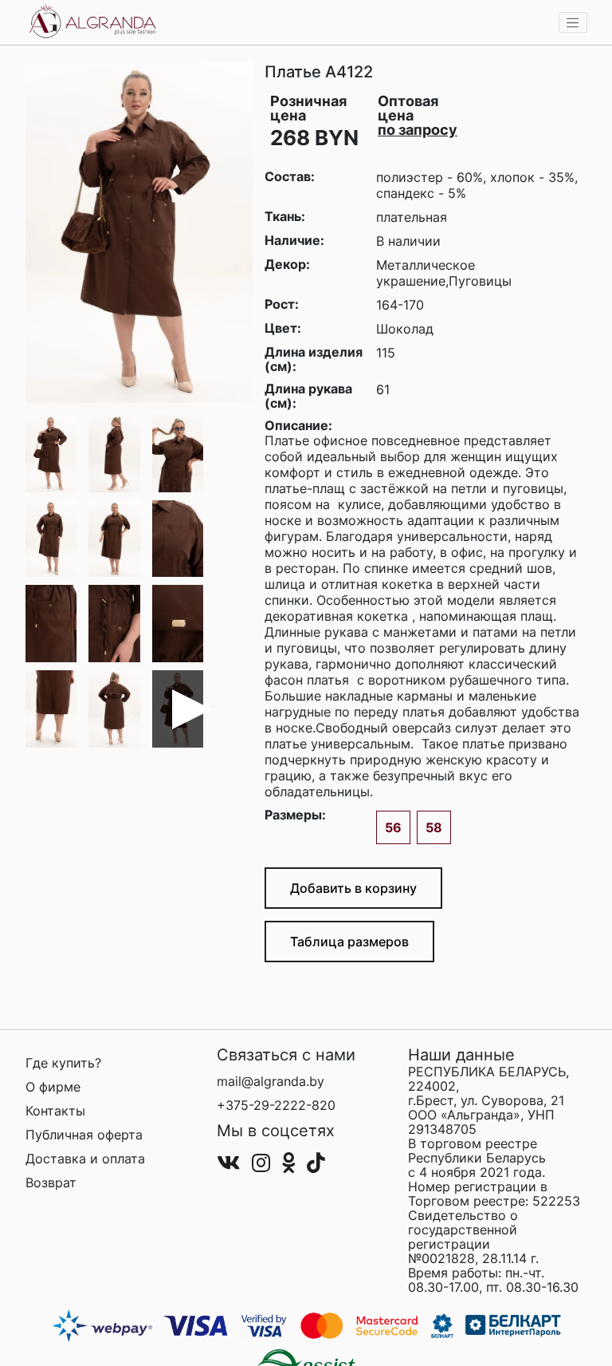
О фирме (53, 1087)
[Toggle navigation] (573, 22)
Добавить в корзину (353, 888)
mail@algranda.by (270, 1081)
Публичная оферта (84, 1135)
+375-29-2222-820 (276, 1105)
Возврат (51, 1182)
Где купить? (63, 1063)
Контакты (55, 1111)
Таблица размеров (349, 941)
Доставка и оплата (85, 1159)
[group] (139, 232)
